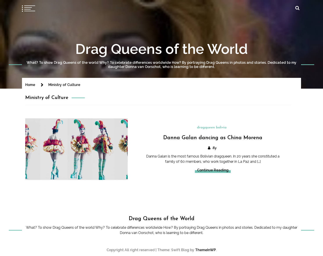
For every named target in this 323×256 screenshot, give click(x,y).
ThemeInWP (205, 250)
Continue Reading (213, 170)
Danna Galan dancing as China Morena (212, 138)
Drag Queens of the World (161, 49)
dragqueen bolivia (212, 127)
